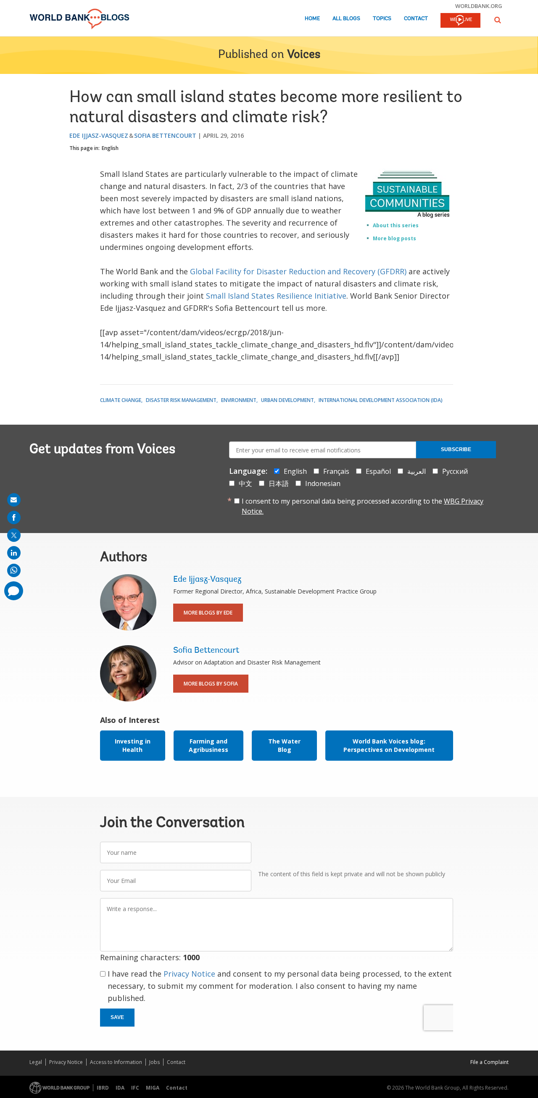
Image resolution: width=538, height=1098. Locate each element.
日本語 (279, 483)
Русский (455, 471)
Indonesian (322, 483)
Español (378, 471)
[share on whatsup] (14, 570)
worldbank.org (478, 5)
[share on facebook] (14, 517)
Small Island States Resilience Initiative (276, 296)
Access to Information (116, 1062)
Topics (382, 18)
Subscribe (456, 449)
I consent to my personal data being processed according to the (362, 506)
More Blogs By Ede (208, 612)
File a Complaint (489, 1062)
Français (336, 471)
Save (117, 1017)
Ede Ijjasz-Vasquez (98, 135)
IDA (120, 1087)
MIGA (152, 1087)
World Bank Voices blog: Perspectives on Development (389, 745)
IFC (135, 1087)
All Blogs (346, 18)
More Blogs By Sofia (211, 683)
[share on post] (14, 535)
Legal (35, 1062)
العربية (416, 471)
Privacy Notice (189, 974)
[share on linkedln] (14, 553)
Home (312, 18)
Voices (303, 55)
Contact (416, 18)
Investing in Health (132, 745)
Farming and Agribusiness (208, 745)
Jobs (154, 1062)
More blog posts (394, 238)
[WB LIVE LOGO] (460, 21)
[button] (497, 20)
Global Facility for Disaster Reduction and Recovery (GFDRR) (298, 271)
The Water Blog (284, 745)
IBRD (103, 1087)
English (110, 148)
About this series (396, 225)
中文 (245, 483)
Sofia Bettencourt (165, 135)
